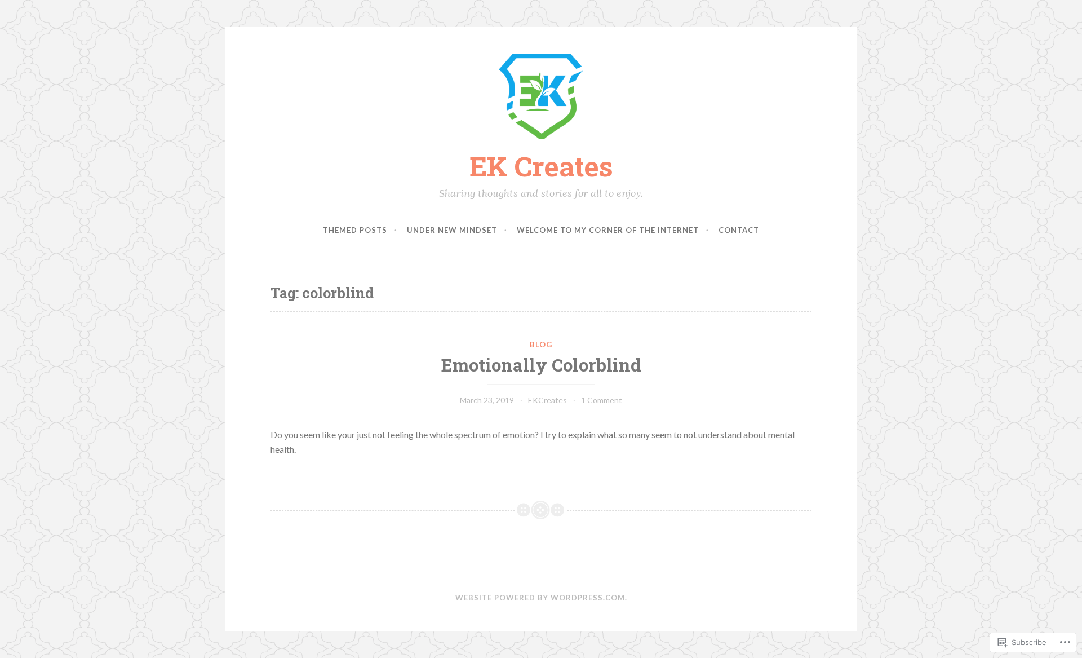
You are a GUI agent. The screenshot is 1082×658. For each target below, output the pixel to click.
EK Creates (541, 166)
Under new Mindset (452, 230)
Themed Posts (355, 230)
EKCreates (547, 400)
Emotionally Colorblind (541, 364)
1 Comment (601, 400)
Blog (541, 344)
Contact (739, 230)
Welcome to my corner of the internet (608, 230)
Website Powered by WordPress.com (540, 597)
